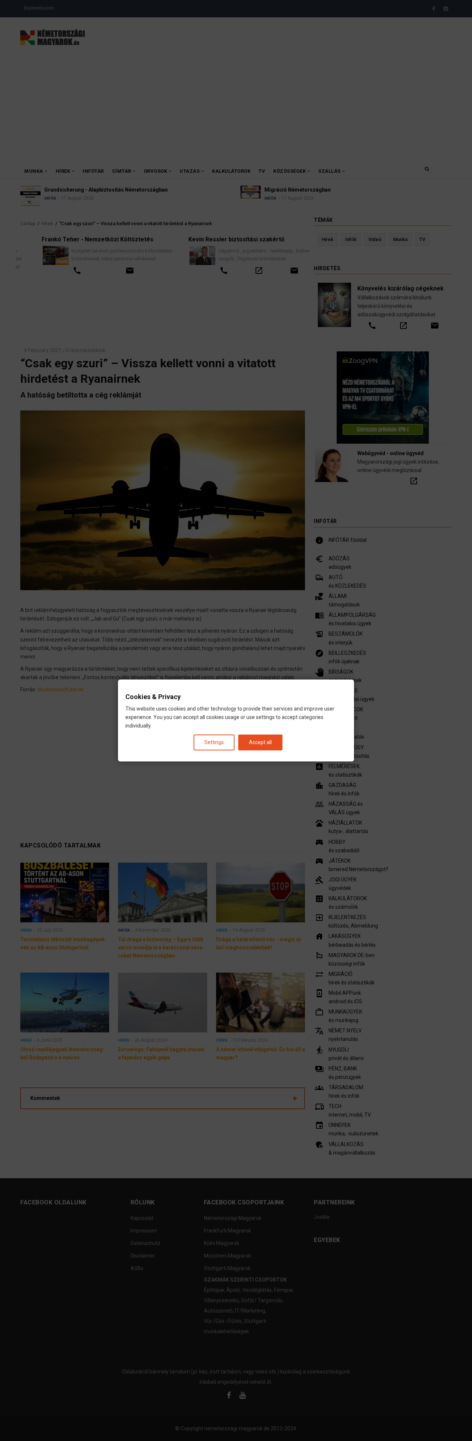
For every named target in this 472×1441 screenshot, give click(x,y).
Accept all (260, 742)
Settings (214, 742)
